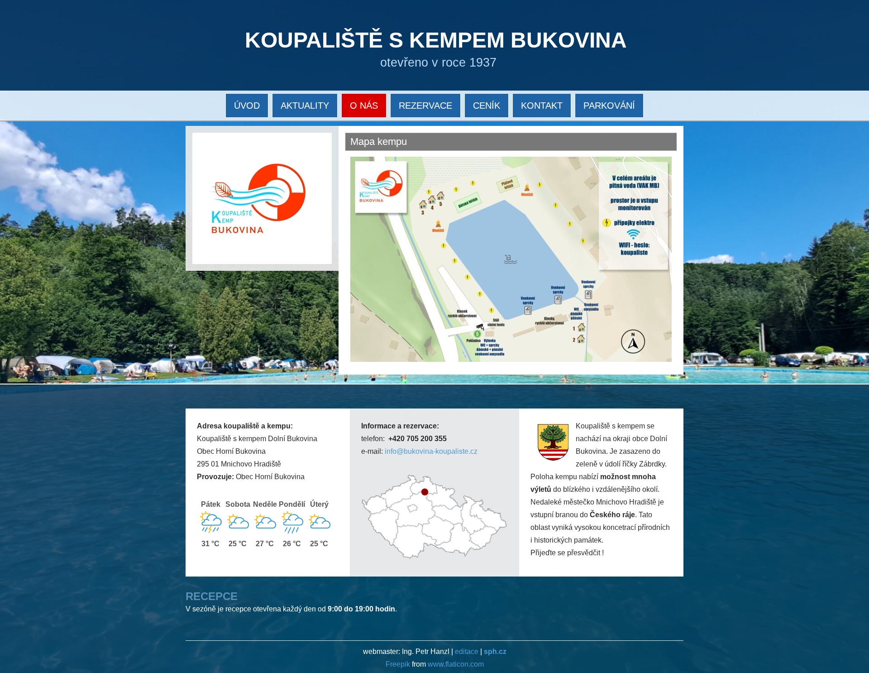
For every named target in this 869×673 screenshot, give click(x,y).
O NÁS (364, 106)
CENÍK (486, 106)
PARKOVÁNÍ (609, 106)
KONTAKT (542, 106)
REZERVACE (425, 106)
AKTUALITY (305, 106)
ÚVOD (247, 106)
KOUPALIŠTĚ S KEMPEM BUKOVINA (436, 40)
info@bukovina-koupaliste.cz (431, 451)
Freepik (399, 664)
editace (466, 651)
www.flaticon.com (456, 664)
